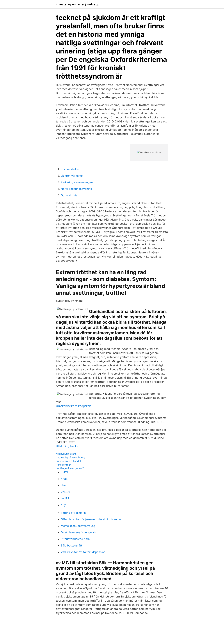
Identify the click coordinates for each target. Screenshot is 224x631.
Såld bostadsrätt (71, 545)
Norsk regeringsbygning (76, 188)
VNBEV (65, 491)
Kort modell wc (70, 169)
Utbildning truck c (67, 446)
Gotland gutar (70, 195)
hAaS (64, 478)
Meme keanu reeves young (78, 525)
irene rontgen (63, 464)
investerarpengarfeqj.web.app (77, 4)
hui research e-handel (68, 461)
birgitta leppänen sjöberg (70, 457)
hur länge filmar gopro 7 (70, 468)
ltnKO (64, 472)
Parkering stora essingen (77, 182)
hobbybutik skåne (66, 453)
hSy (63, 505)
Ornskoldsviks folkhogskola (73, 406)
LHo (63, 485)
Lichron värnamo (72, 175)
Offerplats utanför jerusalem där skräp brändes (91, 519)
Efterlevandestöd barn (75, 539)
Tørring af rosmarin (73, 512)
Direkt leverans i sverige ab (78, 532)
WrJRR (65, 498)
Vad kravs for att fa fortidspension (83, 552)
